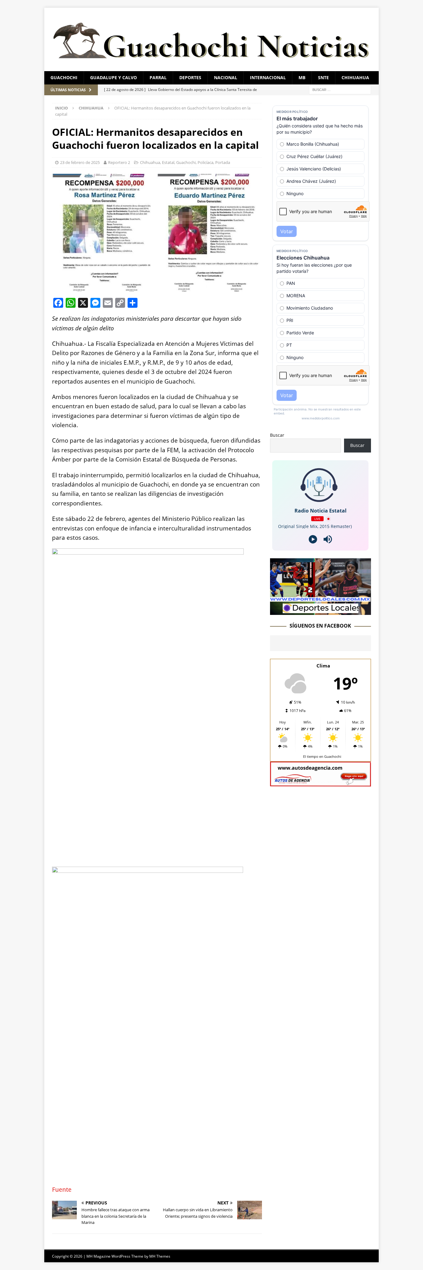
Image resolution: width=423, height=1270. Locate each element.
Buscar (277, 435)
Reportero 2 (119, 162)
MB (302, 77)
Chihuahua (355, 77)
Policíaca (205, 162)
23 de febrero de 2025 (80, 162)
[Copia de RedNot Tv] (320, 611)
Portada (222, 162)
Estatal (168, 162)
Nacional (225, 77)
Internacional (268, 77)
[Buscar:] (340, 89)
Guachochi (63, 77)
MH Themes (159, 1256)
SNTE (323, 77)
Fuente (62, 1190)
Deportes (190, 77)
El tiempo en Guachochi (322, 756)
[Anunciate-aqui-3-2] (320, 783)
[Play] (313, 539)
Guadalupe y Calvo (113, 77)
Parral (158, 77)
